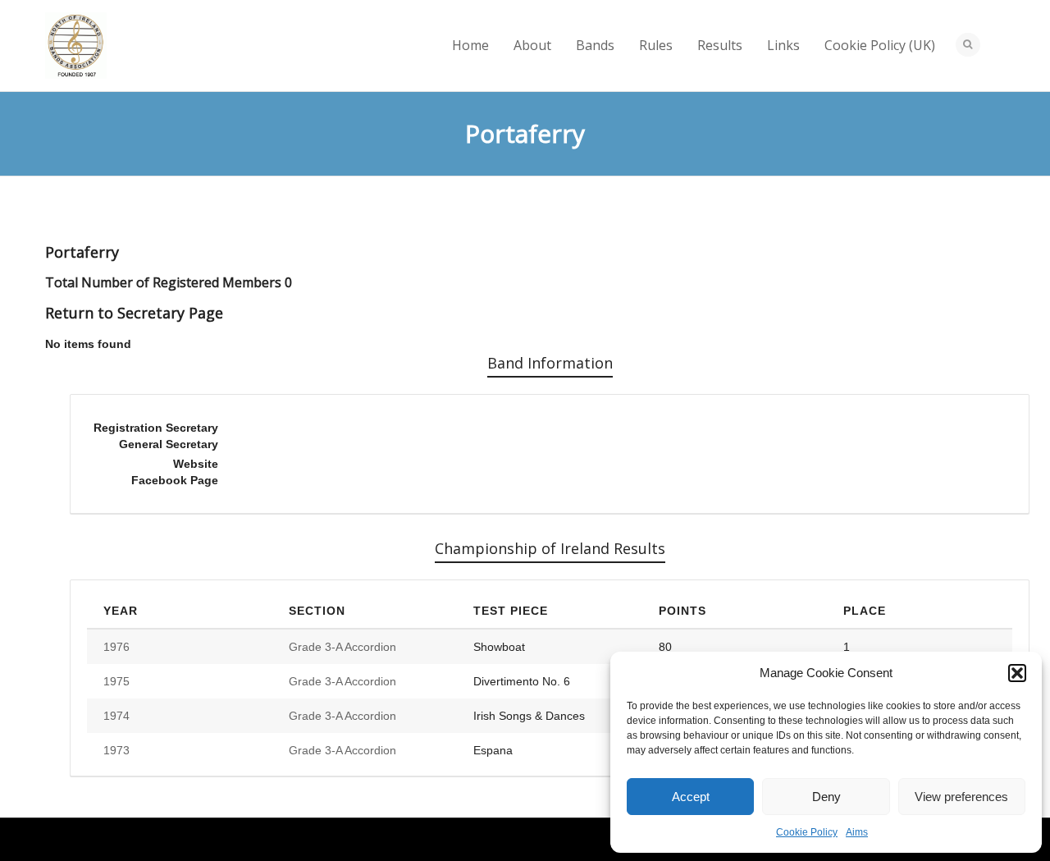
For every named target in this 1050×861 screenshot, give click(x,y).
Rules (656, 45)
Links (783, 45)
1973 (116, 750)
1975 (116, 681)
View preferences (961, 797)
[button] (1017, 673)
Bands (595, 45)
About (532, 45)
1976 (116, 646)
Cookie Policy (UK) (879, 45)
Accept (691, 797)
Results (719, 45)
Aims (857, 832)
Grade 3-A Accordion (342, 646)
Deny (826, 797)
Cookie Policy (807, 832)
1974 (116, 715)
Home (470, 45)
